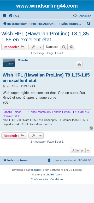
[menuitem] (14, 16)
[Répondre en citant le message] (79, 64)
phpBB (35, 169)
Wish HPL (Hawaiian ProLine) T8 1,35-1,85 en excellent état (46, 36)
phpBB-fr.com (54, 174)
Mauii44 (23, 60)
